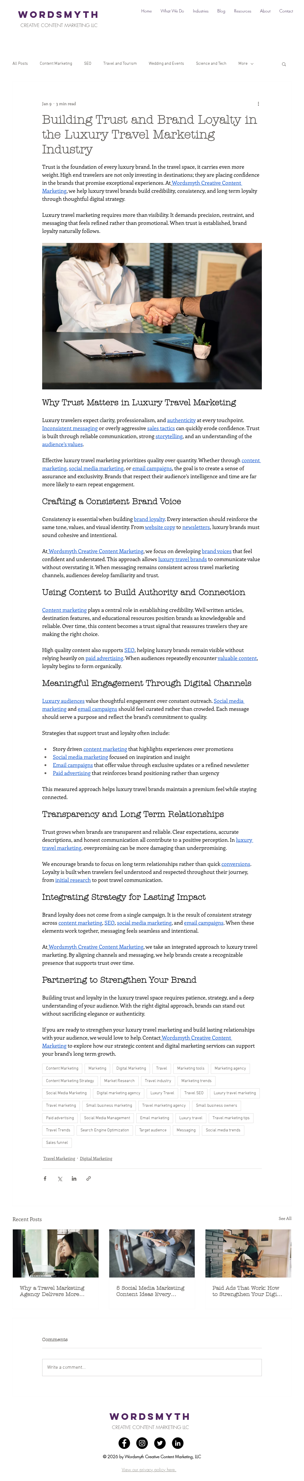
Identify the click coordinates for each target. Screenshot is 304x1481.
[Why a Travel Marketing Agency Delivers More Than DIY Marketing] (56, 1253)
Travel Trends (58, 1130)
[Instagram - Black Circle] (142, 1443)
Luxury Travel (162, 1093)
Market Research (119, 1081)
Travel (161, 1068)
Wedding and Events (166, 63)
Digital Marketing (131, 1068)
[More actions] (258, 103)
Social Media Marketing (66, 1093)
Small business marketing (109, 1105)
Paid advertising (60, 1118)
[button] (284, 63)
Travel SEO (194, 1093)
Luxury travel (190, 1118)
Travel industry (158, 1081)
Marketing (97, 1068)
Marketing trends (196, 1081)
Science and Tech (211, 63)
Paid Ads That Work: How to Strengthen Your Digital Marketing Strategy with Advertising (248, 1291)
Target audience (153, 1130)
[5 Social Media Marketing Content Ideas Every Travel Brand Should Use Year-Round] (152, 1253)
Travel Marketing (59, 1158)
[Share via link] (88, 1178)
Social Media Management (107, 1118)
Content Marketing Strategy (70, 1081)
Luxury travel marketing (235, 1093)
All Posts (20, 63)
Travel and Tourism (120, 63)
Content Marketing (56, 63)
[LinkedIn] (177, 1443)
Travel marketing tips (231, 1118)
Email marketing (154, 1118)
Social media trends (223, 1130)
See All (285, 1218)
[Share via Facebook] (45, 1178)
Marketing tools (191, 1068)
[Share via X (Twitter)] (59, 1178)
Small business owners (216, 1105)
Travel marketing (61, 1105)
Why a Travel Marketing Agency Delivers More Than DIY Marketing (52, 1291)
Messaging (186, 1130)
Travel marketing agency (164, 1105)
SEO (87, 63)
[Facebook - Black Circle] (124, 1443)
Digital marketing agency (118, 1093)
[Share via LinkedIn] (74, 1178)
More (243, 63)
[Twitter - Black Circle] (160, 1443)
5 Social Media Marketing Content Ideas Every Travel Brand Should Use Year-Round (150, 1291)
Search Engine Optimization (104, 1130)
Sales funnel (57, 1142)
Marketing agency (230, 1068)
